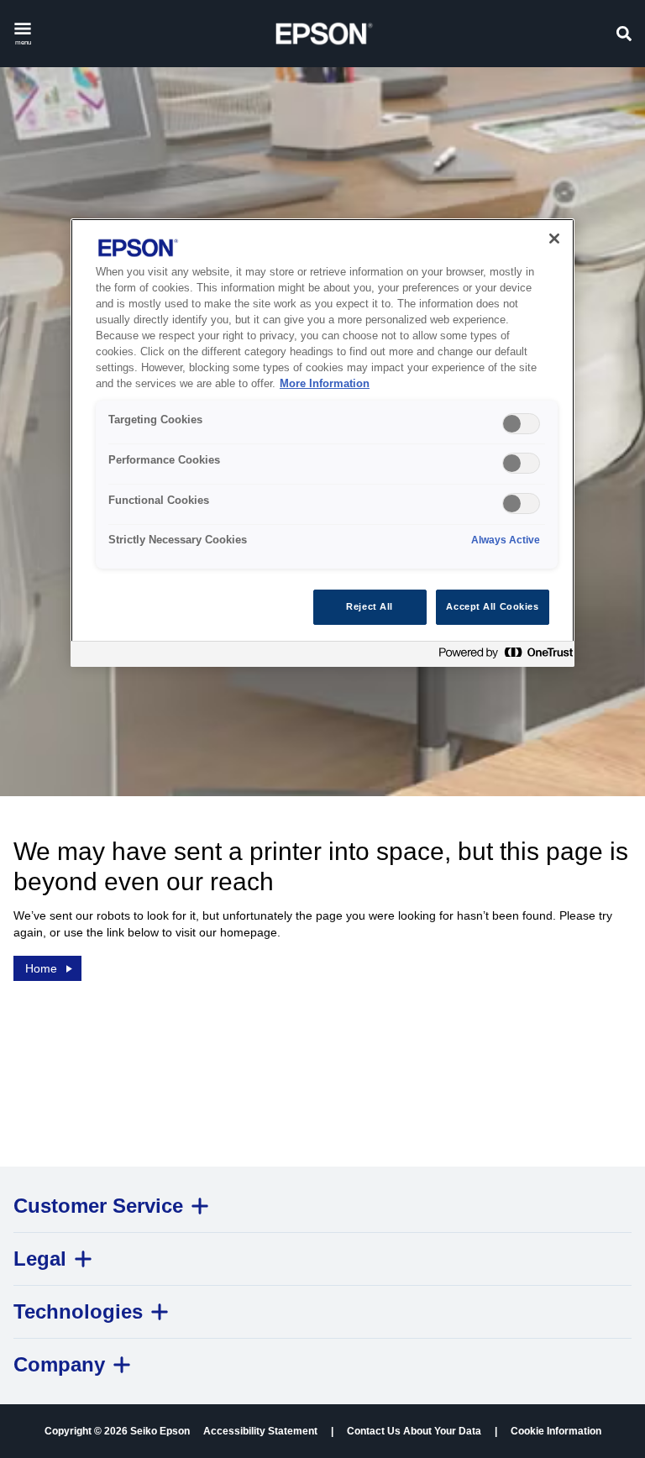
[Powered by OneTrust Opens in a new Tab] (502, 656)
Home (41, 968)
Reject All (369, 606)
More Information (325, 384)
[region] (322, 442)
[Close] (554, 238)
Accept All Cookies (492, 606)
